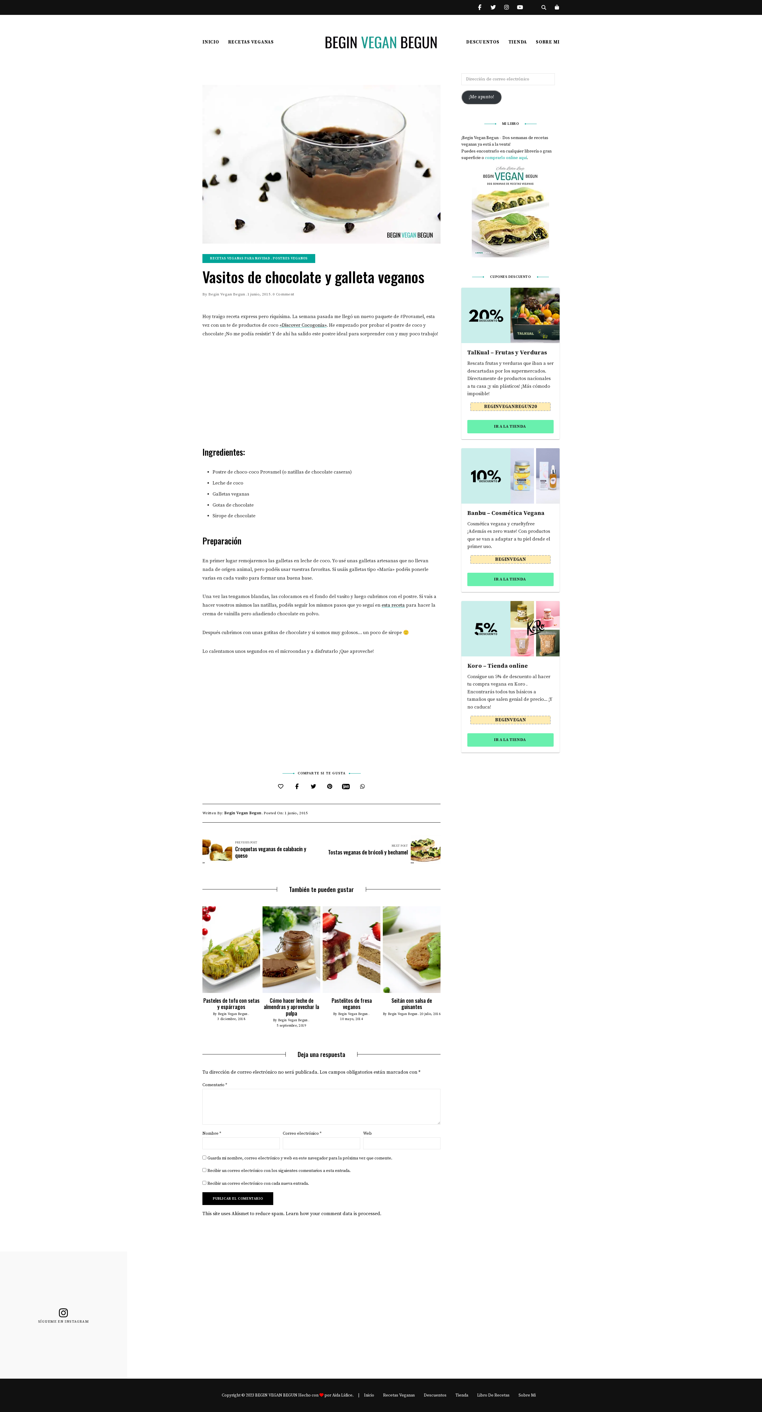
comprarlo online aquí (506, 158)
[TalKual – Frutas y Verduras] (510, 315)
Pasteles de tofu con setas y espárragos (231, 1004)
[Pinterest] (329, 786)
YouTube (520, 7)
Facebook (479, 7)
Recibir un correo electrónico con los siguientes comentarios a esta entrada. (279, 1170)
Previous (202, 949)
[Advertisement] (321, 390)
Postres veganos (290, 258)
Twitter (493, 7)
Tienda (517, 42)
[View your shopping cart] (557, 7)
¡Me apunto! (481, 97)
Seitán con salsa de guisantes (411, 1004)
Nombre (211, 1133)
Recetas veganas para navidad (240, 258)
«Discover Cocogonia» (303, 325)
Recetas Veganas (251, 42)
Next (440, 949)
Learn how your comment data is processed (333, 1214)
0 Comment (283, 294)
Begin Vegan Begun (226, 294)
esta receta (393, 605)
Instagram (506, 7)
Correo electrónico (302, 1133)
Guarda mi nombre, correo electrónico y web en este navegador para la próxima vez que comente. (299, 1158)
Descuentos (482, 42)
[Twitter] (313, 786)
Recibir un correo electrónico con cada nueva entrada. (258, 1183)
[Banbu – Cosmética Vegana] (510, 476)
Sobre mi (548, 42)
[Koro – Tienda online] (510, 628)
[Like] (280, 786)
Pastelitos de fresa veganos (352, 1004)
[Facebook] (297, 786)
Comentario (214, 1085)
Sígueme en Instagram (63, 1321)
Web (367, 1133)
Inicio (210, 42)
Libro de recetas (493, 1395)
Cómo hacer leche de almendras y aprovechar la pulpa (291, 1007)
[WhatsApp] (362, 786)
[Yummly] (346, 786)
